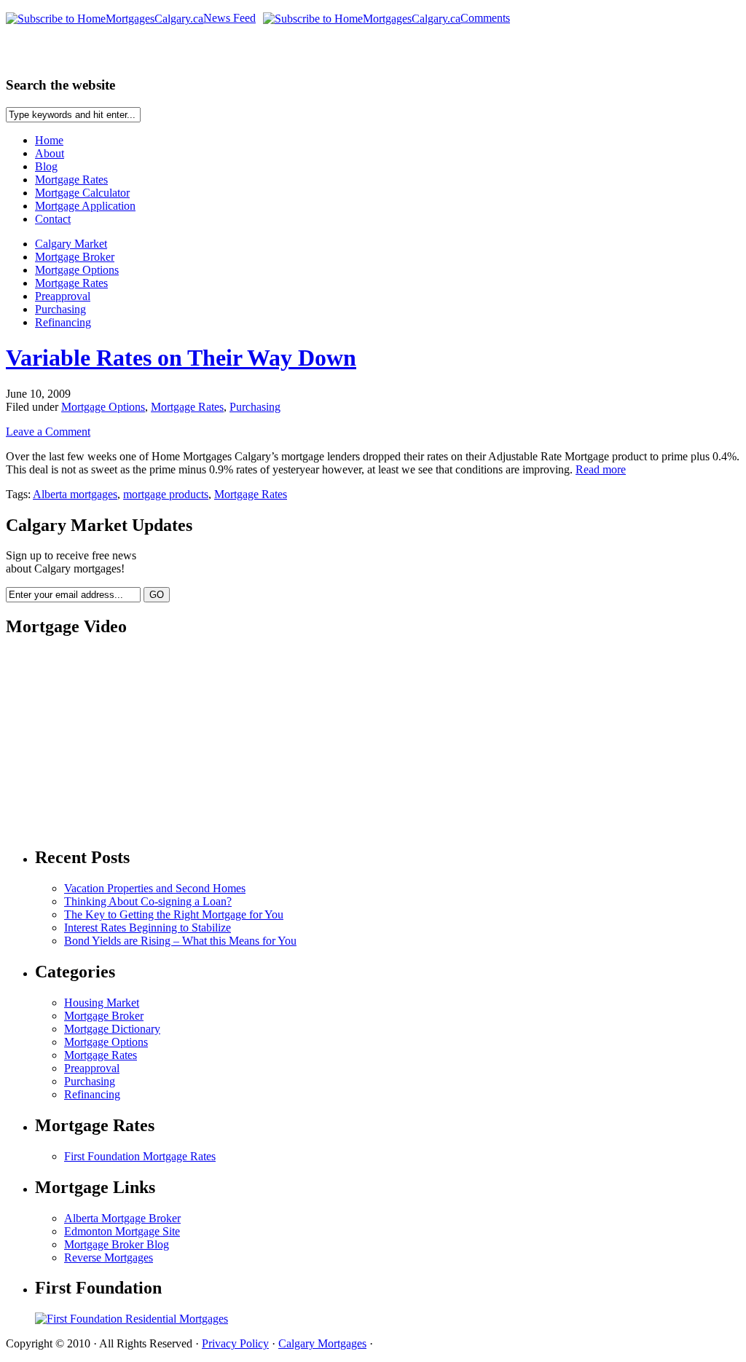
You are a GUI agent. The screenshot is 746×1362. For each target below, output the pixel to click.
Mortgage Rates (71, 179)
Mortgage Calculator (82, 192)
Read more (601, 469)
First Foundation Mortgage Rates (140, 1156)
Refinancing (63, 322)
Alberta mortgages (75, 494)
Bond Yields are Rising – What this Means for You (180, 940)
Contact (53, 219)
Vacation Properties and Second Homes (155, 888)
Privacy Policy (235, 1343)
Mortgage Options (77, 270)
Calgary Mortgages (322, 1343)
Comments (485, 18)
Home (49, 140)
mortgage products (165, 494)
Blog (46, 166)
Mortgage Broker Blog (116, 1244)
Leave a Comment (48, 431)
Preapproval (62, 296)
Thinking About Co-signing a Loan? (148, 901)
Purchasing (60, 309)
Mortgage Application (85, 206)
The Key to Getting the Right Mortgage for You (173, 914)
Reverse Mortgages (108, 1257)
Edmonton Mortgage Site (122, 1231)
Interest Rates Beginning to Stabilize (147, 927)
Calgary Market (71, 243)
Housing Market (101, 1002)
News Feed (229, 18)
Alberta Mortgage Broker (122, 1218)
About (49, 153)
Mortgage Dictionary (112, 1029)
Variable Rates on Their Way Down (181, 358)
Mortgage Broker (74, 257)
